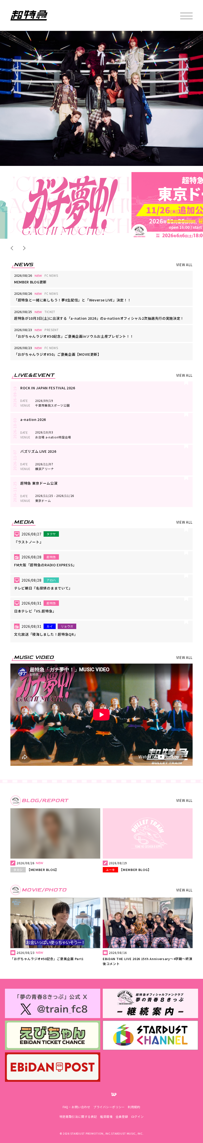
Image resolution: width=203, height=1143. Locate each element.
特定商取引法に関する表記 (78, 1116)
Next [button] (23, 248)
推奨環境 (106, 1116)
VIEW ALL (184, 264)
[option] (69, 205)
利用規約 (134, 1107)
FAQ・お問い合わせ (76, 1107)
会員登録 (122, 1116)
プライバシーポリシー (109, 1107)
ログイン (137, 1116)
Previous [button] (13, 248)
